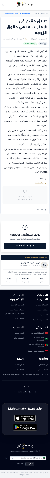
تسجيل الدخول (18, 338)
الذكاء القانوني (43, 370)
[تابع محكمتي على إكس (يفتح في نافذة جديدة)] (30, 392)
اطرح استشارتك (26, 246)
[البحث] (4, 5)
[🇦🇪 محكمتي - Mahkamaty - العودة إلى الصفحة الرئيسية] (25, 4)
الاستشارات (43, 315)
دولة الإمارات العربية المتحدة (38, 346)
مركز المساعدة (18, 365)
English (20, 464)
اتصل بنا (20, 370)
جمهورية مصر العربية (38, 351)
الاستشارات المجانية (40, 320)
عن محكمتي (43, 365)
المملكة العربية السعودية (40, 339)
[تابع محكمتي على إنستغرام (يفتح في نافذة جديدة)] (20, 392)
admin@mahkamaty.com (13, 375)
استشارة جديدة (42, 310)
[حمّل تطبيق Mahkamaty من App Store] (25, 418)
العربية (30, 464)
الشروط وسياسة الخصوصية (37, 375)
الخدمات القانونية (42, 305)
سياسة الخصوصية (13, 473)
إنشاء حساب (19, 333)
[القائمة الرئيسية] (46, 5)
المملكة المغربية (39, 333)
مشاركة (40, 210)
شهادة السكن (18, 318)
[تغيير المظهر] (6, 458)
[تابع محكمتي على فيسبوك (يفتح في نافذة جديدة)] (35, 392)
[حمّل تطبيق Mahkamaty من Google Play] (25, 427)
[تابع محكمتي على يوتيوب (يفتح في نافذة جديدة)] (15, 392)
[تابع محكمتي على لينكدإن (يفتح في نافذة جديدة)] (25, 392)
